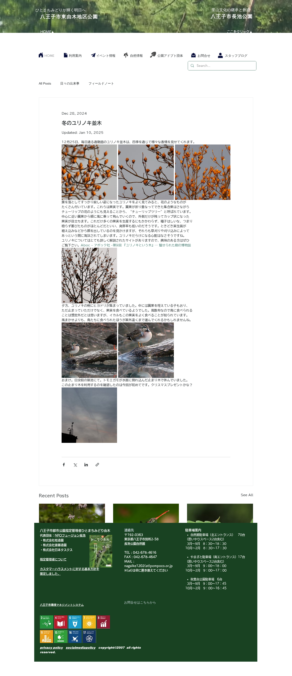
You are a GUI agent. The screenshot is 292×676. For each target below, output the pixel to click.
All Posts (45, 83)
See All (247, 495)
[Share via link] (97, 464)
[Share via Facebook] (64, 464)
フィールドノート (101, 83)
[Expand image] (89, 172)
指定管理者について (53, 559)
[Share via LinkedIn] (86, 464)
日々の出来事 (69, 83)
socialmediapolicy (80, 647)
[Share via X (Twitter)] (75, 464)
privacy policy (51, 647)
